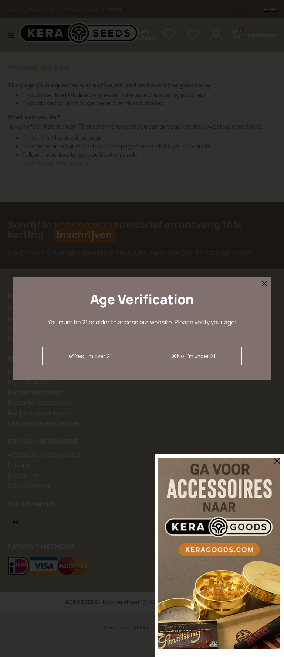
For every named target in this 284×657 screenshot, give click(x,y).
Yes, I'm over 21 (93, 356)
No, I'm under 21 (196, 356)
